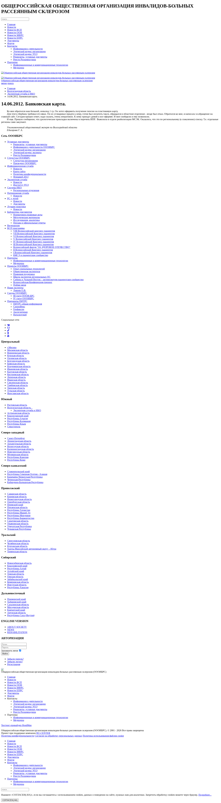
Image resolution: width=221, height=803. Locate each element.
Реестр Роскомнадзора (24, 59)
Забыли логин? (15, 661)
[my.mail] (8, 327)
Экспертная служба (17, 179)
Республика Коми (16, 460)
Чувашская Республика (19, 529)
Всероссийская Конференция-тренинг (32, 282)
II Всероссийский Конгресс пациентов (33, 250)
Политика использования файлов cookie (103, 736)
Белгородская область (18, 361)
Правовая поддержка (24, 274)
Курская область (15, 355)
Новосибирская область (19, 563)
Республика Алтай (16, 568)
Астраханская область (18, 413)
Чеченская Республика (18, 479)
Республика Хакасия (17, 587)
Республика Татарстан (18, 510)
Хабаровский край (16, 602)
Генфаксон (18, 309)
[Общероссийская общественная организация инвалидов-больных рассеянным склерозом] (110, 72)
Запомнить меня (9, 650)
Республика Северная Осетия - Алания (27, 474)
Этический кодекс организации (29, 51)
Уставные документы (18, 141)
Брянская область (16, 363)
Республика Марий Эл (18, 513)
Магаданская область (18, 607)
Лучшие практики (16, 206)
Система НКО (14, 187)
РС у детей (12, 198)
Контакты (12, 46)
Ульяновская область (17, 523)
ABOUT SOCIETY (17, 627)
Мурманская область (17, 454)
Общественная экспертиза (26, 271)
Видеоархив (13, 225)
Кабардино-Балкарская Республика (25, 482)
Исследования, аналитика (26, 220)
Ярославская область (18, 393)
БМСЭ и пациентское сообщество (30, 255)
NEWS (10, 629)
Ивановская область (17, 369)
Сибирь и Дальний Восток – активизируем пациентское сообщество (48, 279)
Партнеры (12, 62)
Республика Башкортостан (20, 518)
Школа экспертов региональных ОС (32, 277)
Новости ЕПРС (15, 38)
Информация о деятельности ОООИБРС (34, 147)
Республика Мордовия (18, 515)
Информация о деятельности (28, 48)
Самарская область (16, 494)
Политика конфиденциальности (29, 174)
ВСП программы (16, 228)
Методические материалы (26, 217)
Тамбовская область (17, 385)
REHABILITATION (17, 632)
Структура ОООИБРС (18, 158)
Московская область (17, 350)
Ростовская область (17, 405)
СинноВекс (19, 306)
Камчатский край (16, 610)
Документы (13, 40)
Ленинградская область (19, 441)
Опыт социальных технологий (29, 268)
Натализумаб (20, 314)
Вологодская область (18, 446)
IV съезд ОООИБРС (23, 298)
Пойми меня (19, 285)
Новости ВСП (14, 30)
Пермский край (15, 504)
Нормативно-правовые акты (27, 214)
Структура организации (25, 160)
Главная (11, 24)
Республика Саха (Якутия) (20, 615)
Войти (5, 654)
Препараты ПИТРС (17, 301)
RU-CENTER (43, 733)
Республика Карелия (17, 457)
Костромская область (18, 374)
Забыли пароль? (15, 659)
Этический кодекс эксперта (27, 152)
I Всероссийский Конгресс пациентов (32, 252)
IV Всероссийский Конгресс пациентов (33, 241)
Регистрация (13, 664)
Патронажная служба (18, 193)
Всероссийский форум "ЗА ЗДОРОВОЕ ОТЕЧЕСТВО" (41, 247)
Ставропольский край (18, 471)
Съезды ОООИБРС (17, 293)
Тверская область (16, 388)
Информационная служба (20, 166)
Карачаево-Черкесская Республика (25, 477)
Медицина (18, 67)
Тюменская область (17, 551)
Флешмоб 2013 (20, 177)
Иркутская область (16, 584)
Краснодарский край (18, 415)
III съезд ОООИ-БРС (23, 295)
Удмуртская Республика (19, 526)
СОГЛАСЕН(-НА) (9, 800)
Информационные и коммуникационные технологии (40, 65)
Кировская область (17, 496)
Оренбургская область (18, 502)
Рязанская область (16, 380)
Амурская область (16, 612)
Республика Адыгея (17, 418)
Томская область (15, 574)
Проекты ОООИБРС (18, 266)
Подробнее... (205, 795)
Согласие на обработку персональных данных (58, 736)
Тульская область (16, 390)
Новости (11, 27)
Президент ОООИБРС (24, 163)
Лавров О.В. (19, 290)
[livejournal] (8, 330)
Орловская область (17, 358)
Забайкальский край (17, 579)
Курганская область (17, 546)
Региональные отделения (26, 190)
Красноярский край (17, 566)
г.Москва (11, 347)
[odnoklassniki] (8, 333)
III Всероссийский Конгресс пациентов (33, 244)
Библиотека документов (19, 212)
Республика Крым (16, 424)
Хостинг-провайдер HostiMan (16, 725)
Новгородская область (18, 452)
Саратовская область (17, 521)
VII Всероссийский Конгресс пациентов (34, 233)
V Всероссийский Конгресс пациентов (33, 239)
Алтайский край (15, 571)
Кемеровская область (18, 582)
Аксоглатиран (20, 312)
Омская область (15, 576)
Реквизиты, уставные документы (30, 57)
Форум (10, 43)
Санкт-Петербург (16, 438)
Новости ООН (14, 32)
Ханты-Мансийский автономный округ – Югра (31, 549)
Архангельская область (19, 443)
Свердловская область (18, 540)
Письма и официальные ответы (29, 223)
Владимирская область (19, 366)
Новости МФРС (15, 35)
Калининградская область (20, 449)
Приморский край (16, 599)
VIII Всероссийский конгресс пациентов (34, 231)
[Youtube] (8, 335)
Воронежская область (18, 353)
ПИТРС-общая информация (27, 304)
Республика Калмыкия (19, 421)
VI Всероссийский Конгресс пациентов (33, 236)
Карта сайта (19, 171)
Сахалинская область (18, 604)
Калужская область (17, 371)
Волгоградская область (19, 91)
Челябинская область (18, 543)
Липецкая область (16, 377)
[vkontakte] (8, 325)
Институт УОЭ (21, 185)
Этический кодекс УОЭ (25, 54)
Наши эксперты (15, 287)
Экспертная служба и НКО (21, 94)
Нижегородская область (19, 499)
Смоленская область (17, 382)
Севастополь (13, 426)
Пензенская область (17, 507)
